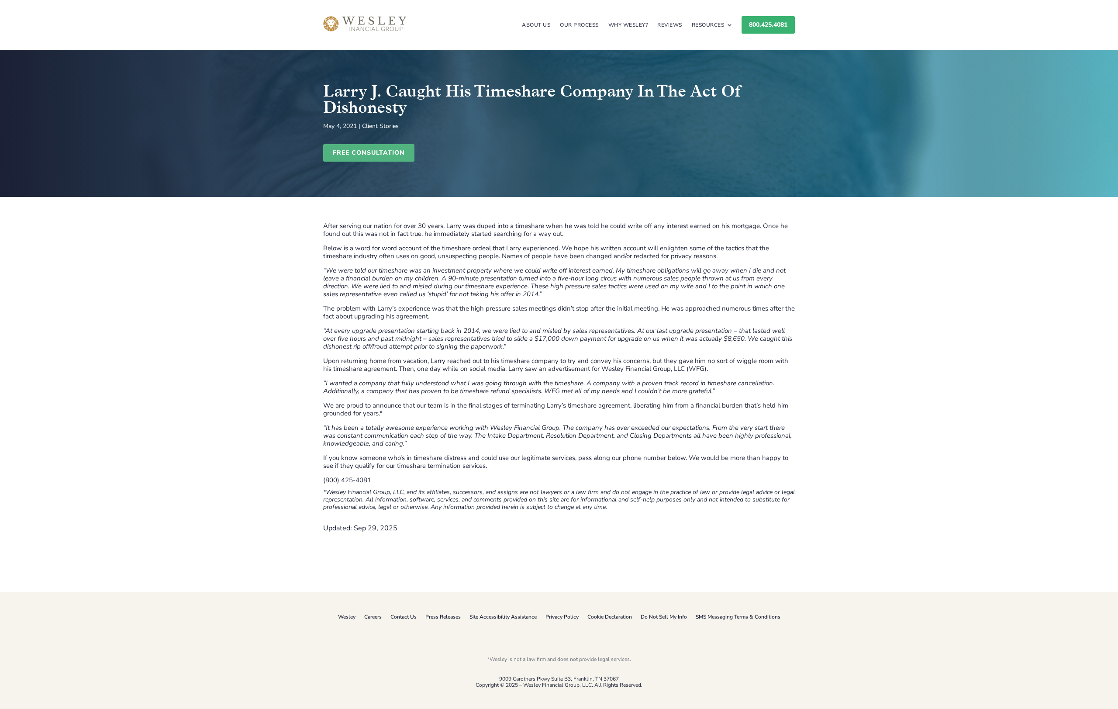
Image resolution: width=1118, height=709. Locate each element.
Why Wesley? (628, 25)
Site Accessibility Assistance (503, 616)
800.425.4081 (768, 25)
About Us (536, 25)
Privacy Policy (562, 616)
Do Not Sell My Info (664, 616)
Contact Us (403, 616)
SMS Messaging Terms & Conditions (738, 616)
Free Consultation (369, 153)
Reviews (669, 25)
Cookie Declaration (609, 616)
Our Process (579, 25)
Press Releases (443, 616)
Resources (708, 25)
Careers (373, 616)
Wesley (346, 616)
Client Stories (380, 126)
